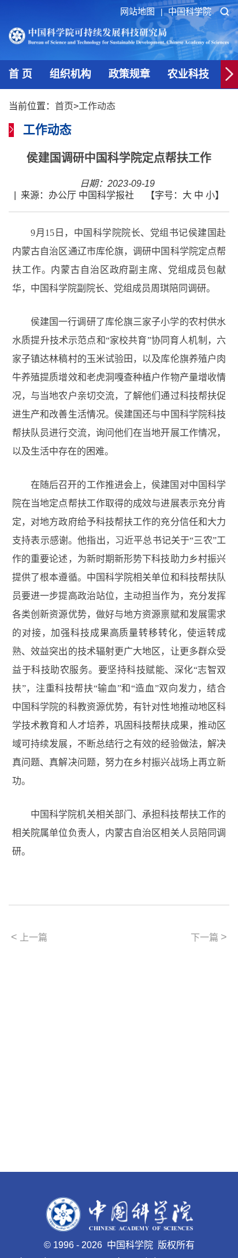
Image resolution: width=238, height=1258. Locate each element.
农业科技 (188, 74)
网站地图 (141, 11)
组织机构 (70, 74)
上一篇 (29, 937)
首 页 (20, 74)
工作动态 (97, 106)
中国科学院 (189, 11)
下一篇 (209, 937)
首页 (64, 106)
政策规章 (129, 74)
